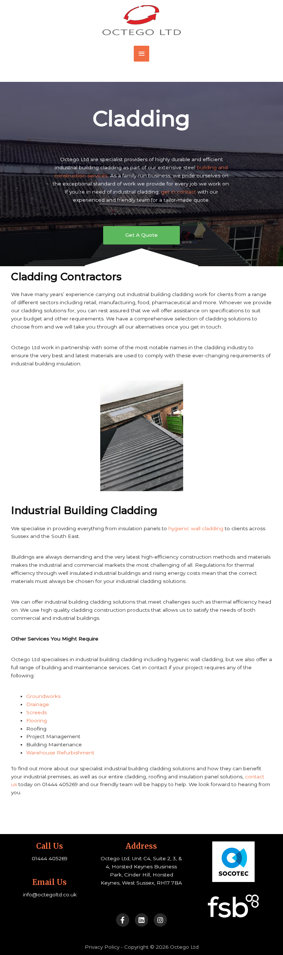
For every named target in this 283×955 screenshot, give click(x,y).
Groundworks (43, 696)
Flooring (36, 720)
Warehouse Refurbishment (60, 753)
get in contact (178, 192)
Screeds (36, 712)
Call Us (49, 846)
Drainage (37, 704)
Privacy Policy (102, 947)
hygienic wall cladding (195, 528)
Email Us (49, 882)
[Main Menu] (141, 54)
